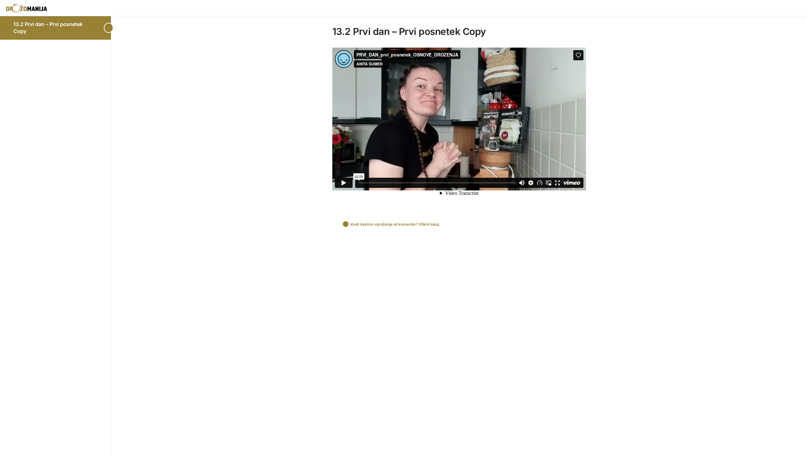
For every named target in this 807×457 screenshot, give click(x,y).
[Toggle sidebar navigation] (109, 28)
